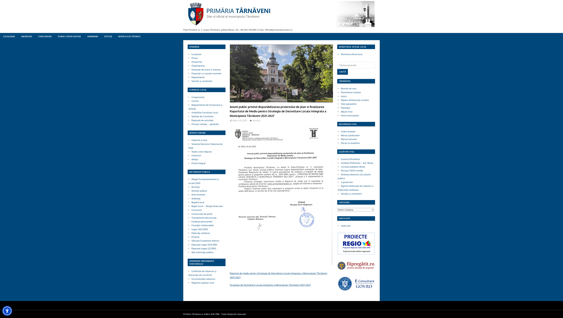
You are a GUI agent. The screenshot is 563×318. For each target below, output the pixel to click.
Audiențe (195, 198)
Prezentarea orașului (351, 92)
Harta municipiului (350, 115)
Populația (345, 107)
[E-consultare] (356, 290)
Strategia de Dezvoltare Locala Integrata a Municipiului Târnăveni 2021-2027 (270, 285)
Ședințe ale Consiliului (202, 116)
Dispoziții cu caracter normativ (206, 73)
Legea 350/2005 (199, 229)
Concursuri (45, 36)
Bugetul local (197, 202)
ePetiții (108, 36)
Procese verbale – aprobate (205, 124)
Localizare (9, 36)
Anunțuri (26, 36)
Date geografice (349, 104)
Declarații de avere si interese (206, 69)
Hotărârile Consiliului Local (204, 112)
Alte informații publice (202, 252)
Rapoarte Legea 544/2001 (204, 244)
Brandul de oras (348, 88)
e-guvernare (347, 182)
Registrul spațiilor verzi (202, 282)
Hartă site (345, 225)
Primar (194, 58)
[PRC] (356, 254)
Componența (197, 97)
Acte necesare (198, 194)
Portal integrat (198, 163)
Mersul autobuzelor (350, 135)
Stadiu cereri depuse (69, 36)
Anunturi (256, 120)
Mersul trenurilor (349, 139)
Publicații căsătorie (200, 233)
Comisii (195, 101)
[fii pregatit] (356, 270)
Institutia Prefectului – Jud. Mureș (357, 163)
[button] (7, 311)
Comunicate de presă (201, 214)
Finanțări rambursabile (202, 225)
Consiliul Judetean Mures (353, 166)
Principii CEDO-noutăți (352, 170)
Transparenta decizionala (203, 217)
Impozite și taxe (199, 140)
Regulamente (198, 77)
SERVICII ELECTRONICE (129, 36)
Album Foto (346, 111)
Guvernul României (350, 159)
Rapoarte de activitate (202, 120)
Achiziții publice (199, 190)
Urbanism (92, 36)
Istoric (344, 96)
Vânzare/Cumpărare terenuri (205, 240)
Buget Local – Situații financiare (207, 206)
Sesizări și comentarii (201, 81)
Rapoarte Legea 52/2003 (203, 248)
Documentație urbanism (203, 279)
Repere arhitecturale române (355, 100)
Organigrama (198, 65)
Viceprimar (196, 61)
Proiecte (195, 237)
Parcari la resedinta (350, 143)
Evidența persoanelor (202, 221)
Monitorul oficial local (351, 54)
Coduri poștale (348, 131)
